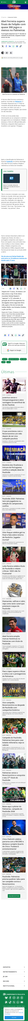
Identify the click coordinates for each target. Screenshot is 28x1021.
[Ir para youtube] (21, 1002)
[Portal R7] (14, 2)
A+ (7, 53)
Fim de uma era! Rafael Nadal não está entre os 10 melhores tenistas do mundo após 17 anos (14, 258)
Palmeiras (18, 101)
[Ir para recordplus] (6, 1002)
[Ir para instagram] (14, 997)
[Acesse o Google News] (17, 46)
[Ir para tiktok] (10, 1002)
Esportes (6, 967)
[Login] (25, 2)
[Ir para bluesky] (6, 997)
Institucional (9, 986)
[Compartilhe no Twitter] (3, 46)
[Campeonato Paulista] (14, 6)
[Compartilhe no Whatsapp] (13, 46)
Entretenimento (10, 972)
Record (6, 981)
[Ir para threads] (21, 997)
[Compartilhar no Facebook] (6, 46)
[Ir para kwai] (18, 997)
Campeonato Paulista (12, 17)
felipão (3, 362)
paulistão (5, 359)
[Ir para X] (14, 1002)
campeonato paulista (14, 359)
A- (11, 53)
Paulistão (9, 161)
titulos (8, 362)
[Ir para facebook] (10, 997)
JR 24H (5, 976)
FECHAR (14, 1017)
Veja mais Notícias (14, 896)
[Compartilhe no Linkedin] (10, 46)
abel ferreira (23, 359)
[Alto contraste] (2, 52)
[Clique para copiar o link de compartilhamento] (21, 46)
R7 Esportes (3, 17)
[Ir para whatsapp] (18, 1002)
